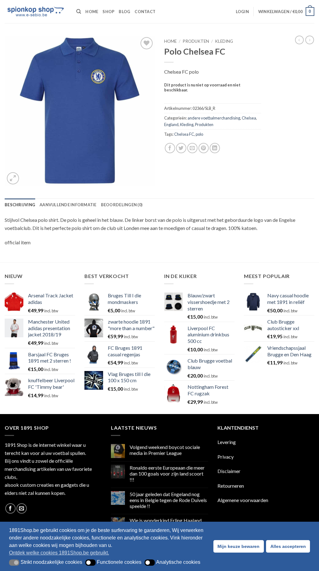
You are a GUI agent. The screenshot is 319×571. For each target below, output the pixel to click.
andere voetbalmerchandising (214, 117)
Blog (124, 11)
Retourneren (230, 486)
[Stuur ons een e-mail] (22, 508)
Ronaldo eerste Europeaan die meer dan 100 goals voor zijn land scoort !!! (167, 473)
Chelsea (249, 117)
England (171, 124)
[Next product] (299, 40)
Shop (108, 11)
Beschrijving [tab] (20, 204)
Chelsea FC (184, 134)
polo (199, 134)
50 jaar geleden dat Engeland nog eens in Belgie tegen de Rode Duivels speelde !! (168, 500)
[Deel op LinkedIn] (215, 148)
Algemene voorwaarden (242, 500)
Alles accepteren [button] (288, 546)
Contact (145, 11)
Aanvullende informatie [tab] (68, 204)
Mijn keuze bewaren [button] (238, 546)
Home (91, 11)
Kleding (224, 41)
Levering (226, 442)
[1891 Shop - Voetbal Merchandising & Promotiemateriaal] (36, 11)
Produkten (196, 41)
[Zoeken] (78, 11)
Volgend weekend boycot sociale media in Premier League (165, 450)
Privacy (225, 457)
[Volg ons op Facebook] (10, 508)
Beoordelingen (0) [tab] (121, 204)
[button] (242, 11)
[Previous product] (309, 40)
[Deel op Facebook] (170, 148)
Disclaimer (228, 471)
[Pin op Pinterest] (203, 148)
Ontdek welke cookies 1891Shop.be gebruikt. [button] (59, 552)
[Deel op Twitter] (181, 148)
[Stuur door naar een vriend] (192, 148)
